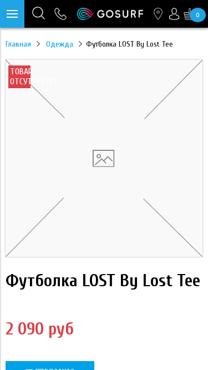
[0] (190, 14)
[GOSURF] (110, 13)
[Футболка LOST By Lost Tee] (104, 254)
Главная (18, 44)
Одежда (59, 44)
